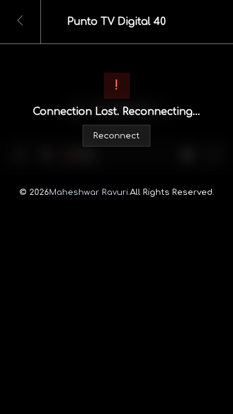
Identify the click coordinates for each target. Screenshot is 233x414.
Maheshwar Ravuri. (89, 192)
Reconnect (116, 135)
